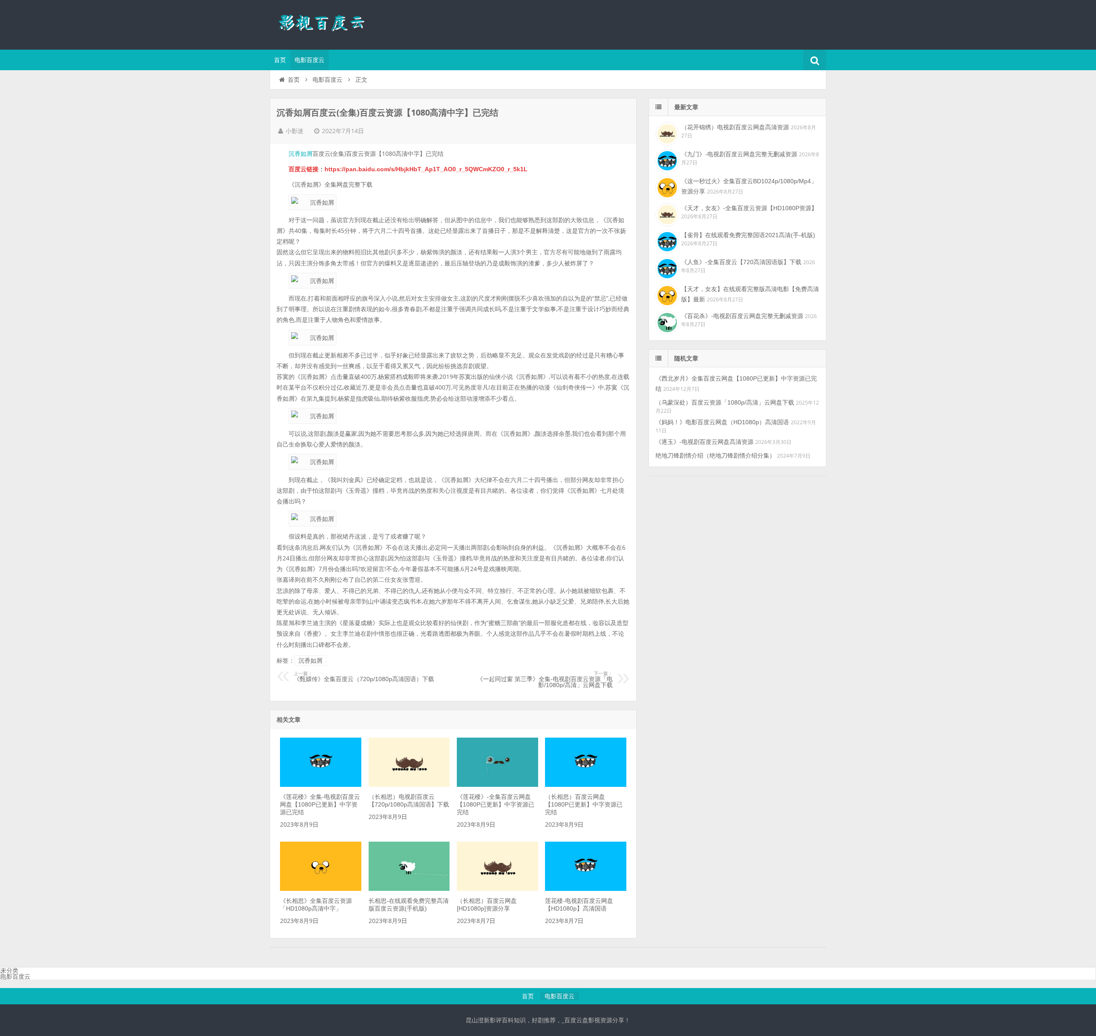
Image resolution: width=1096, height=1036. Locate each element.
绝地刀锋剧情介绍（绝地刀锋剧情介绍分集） (715, 455)
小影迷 (295, 131)
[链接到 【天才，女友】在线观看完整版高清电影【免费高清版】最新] (666, 294)
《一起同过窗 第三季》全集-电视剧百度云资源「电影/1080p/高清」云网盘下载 (545, 679)
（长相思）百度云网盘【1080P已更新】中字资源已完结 (583, 804)
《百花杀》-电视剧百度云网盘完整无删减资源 (742, 316)
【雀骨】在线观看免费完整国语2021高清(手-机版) (748, 235)
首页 (280, 60)
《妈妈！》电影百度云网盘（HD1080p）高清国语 (722, 422)
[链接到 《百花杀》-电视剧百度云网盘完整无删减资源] (666, 321)
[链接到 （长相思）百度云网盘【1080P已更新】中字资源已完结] (585, 784)
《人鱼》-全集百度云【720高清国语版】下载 (741, 262)
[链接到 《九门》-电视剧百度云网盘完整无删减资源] (666, 159)
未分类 (9, 970)
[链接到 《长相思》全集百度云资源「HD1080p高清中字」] (320, 888)
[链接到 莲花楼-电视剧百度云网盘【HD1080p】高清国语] (585, 888)
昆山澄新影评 (325, 24)
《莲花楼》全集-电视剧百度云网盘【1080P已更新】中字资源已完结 (320, 804)
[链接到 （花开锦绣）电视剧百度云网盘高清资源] (666, 132)
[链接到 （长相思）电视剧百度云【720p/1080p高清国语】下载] (409, 784)
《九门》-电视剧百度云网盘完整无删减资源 (739, 154)
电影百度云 (310, 60)
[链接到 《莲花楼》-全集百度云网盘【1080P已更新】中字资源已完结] (497, 784)
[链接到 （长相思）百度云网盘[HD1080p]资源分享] (497, 888)
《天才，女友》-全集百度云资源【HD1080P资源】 (749, 208)
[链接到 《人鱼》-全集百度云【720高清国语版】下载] (666, 267)
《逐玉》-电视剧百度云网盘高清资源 (704, 441)
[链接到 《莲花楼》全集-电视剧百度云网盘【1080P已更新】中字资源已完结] (320, 784)
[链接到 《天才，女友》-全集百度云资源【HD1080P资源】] (666, 213)
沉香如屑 (301, 153)
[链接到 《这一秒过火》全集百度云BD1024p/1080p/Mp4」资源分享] (666, 186)
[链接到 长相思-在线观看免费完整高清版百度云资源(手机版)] (409, 888)
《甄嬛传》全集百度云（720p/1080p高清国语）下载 (364, 676)
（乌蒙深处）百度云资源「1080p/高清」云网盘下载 (724, 402)
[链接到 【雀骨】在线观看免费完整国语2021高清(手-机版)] (666, 240)
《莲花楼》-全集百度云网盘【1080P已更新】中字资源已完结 (495, 804)
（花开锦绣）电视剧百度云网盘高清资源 (735, 127)
